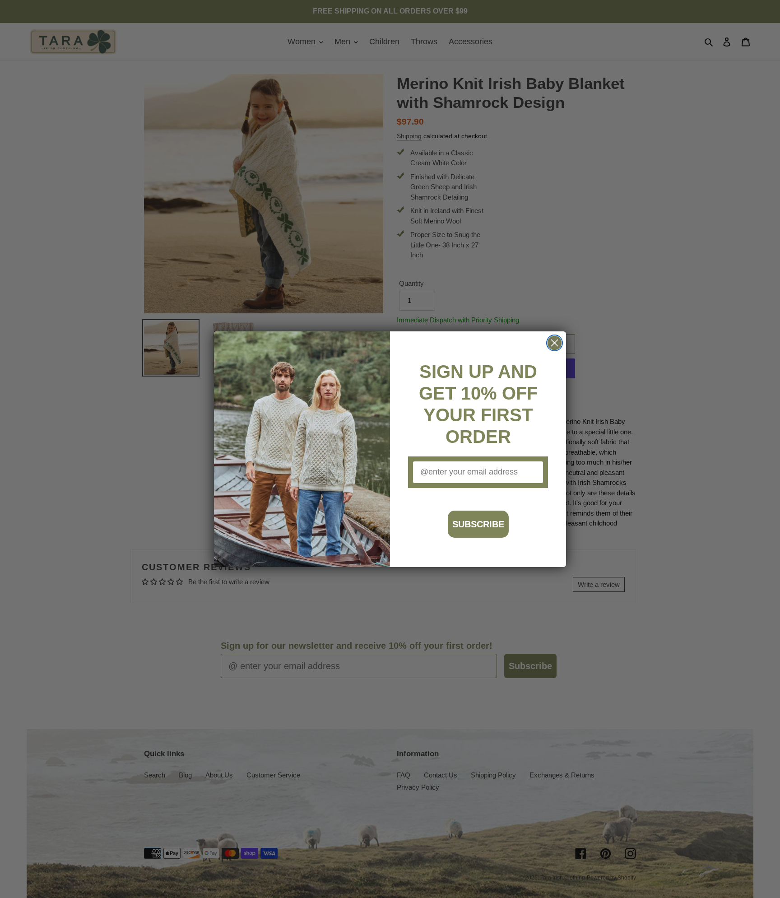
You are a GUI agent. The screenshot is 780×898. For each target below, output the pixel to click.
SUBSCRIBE (478, 524)
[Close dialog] (554, 343)
